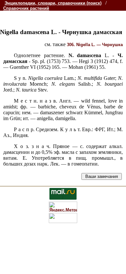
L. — (95, 44)
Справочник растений (26, 8)
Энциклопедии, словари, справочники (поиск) (53, 3)
